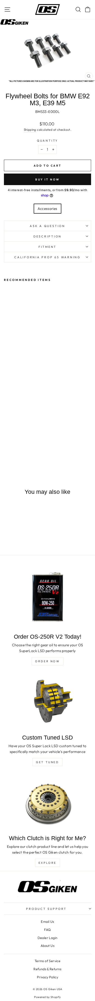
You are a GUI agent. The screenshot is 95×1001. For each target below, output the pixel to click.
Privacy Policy (47, 977)
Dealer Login (48, 938)
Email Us (47, 922)
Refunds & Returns (47, 969)
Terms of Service (47, 961)
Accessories (47, 208)
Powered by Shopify (47, 997)
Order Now (47, 661)
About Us (47, 946)
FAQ (47, 930)
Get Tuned (47, 762)
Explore (47, 862)
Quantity (47, 140)
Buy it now (47, 179)
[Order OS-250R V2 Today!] (47, 597)
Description (47, 236)
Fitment (47, 247)
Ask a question (47, 226)
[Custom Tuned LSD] (47, 702)
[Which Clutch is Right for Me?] (47, 803)
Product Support (46, 909)
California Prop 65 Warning (47, 257)
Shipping (30, 129)
